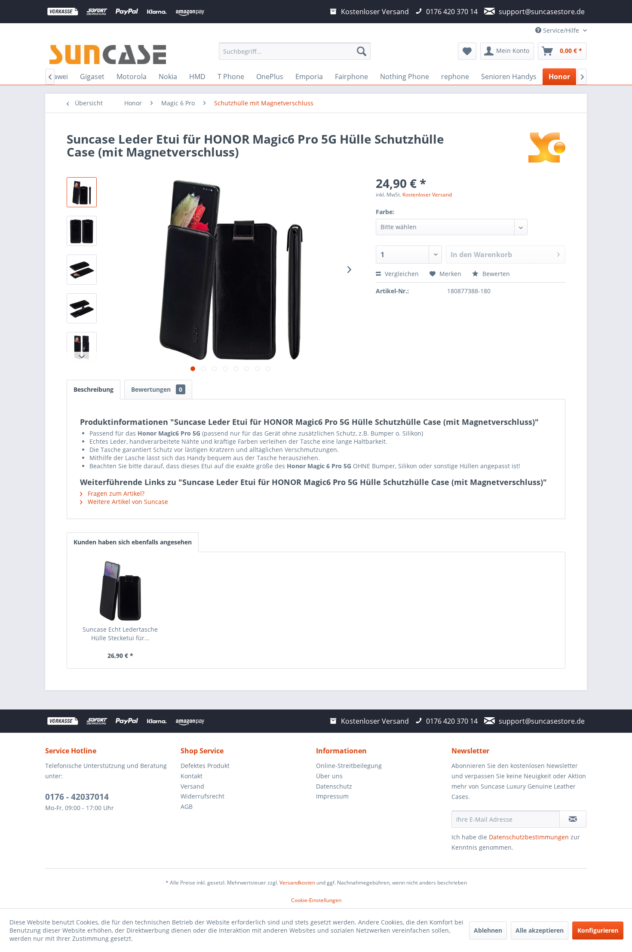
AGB (187, 806)
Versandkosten (297, 882)
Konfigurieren (597, 930)
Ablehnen (488, 930)
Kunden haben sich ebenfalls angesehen (133, 542)
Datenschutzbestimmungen (529, 837)
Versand (192, 786)
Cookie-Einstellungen (316, 900)
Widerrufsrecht (202, 796)
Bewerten (495, 274)
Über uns (329, 776)
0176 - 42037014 (77, 796)
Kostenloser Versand (427, 194)
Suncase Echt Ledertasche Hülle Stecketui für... (120, 633)
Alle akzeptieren (539, 930)
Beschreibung (94, 389)
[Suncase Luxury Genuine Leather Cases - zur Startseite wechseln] (107, 53)
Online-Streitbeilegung (349, 766)
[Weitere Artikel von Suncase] (546, 147)
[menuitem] (295, 51)
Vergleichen (401, 274)
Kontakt (191, 776)
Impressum (332, 796)
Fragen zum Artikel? (115, 493)
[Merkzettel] (467, 51)
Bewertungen (156, 389)
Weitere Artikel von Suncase (127, 501)
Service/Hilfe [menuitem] (561, 30)
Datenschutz (334, 786)
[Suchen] (362, 51)
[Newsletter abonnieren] (572, 819)
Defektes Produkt (205, 766)
